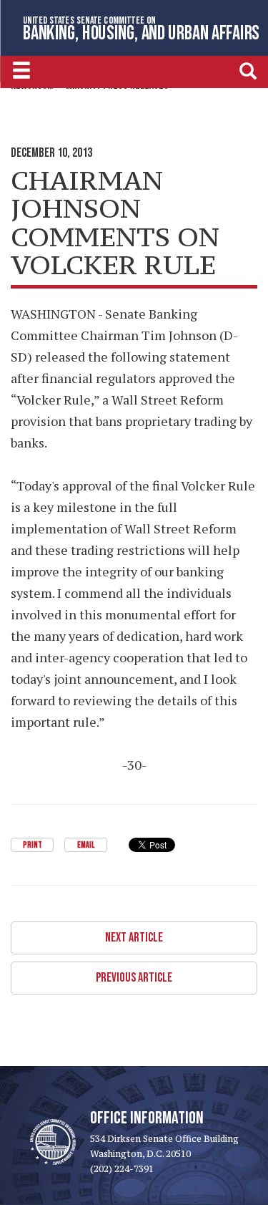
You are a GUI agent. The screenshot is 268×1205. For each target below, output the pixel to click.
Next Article (134, 937)
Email (85, 845)
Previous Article (134, 977)
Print (32, 845)
